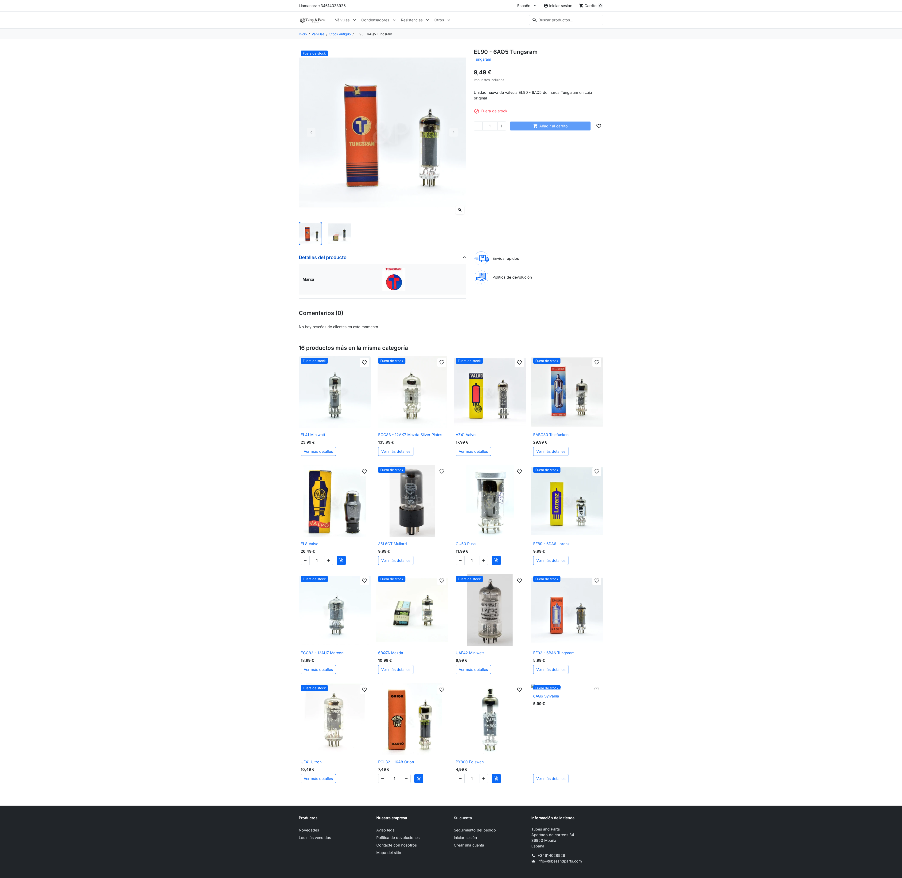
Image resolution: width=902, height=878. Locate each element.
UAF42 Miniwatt (470, 652)
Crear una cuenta (469, 845)
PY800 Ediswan (470, 762)
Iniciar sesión (465, 837)
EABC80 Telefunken (550, 434)
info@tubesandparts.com (559, 861)
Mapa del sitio (388, 852)
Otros (439, 20)
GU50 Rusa (466, 543)
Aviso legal (386, 830)
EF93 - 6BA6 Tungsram (554, 652)
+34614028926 (551, 855)
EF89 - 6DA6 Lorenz (551, 543)
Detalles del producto (322, 257)
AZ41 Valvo (466, 434)
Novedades (309, 830)
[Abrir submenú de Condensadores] (394, 20)
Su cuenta (463, 817)
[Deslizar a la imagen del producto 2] (339, 233)
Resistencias (412, 20)
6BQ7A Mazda (390, 652)
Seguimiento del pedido (475, 830)
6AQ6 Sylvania (546, 696)
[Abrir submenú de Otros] (449, 20)
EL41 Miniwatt (313, 434)
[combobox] (566, 20)
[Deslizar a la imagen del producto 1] (310, 233)
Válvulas (342, 20)
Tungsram (482, 59)
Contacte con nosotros (396, 845)
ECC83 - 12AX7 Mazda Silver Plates (410, 434)
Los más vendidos (315, 837)
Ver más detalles (318, 451)
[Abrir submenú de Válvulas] (354, 20)
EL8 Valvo (310, 543)
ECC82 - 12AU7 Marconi (322, 652)
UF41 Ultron (311, 762)
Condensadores (375, 20)
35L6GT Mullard (392, 543)
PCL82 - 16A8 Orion (396, 762)
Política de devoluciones (398, 837)
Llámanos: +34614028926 (322, 5)
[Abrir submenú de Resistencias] (427, 20)
